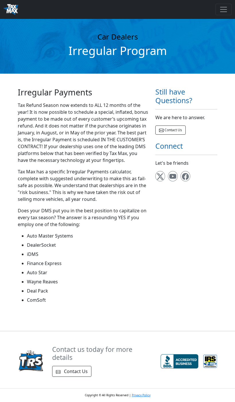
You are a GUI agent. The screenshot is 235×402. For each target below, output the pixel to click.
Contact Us (173, 130)
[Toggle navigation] (224, 9)
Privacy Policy (141, 395)
